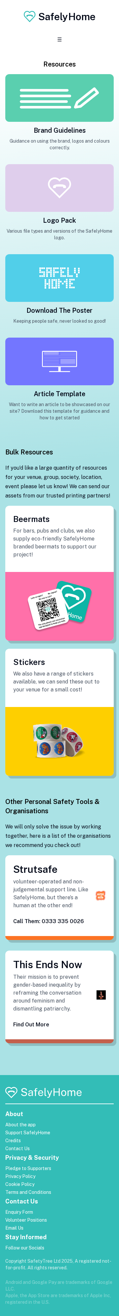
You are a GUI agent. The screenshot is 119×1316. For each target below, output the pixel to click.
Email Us (14, 1228)
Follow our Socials (24, 1247)
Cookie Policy (19, 1184)
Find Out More (31, 1024)
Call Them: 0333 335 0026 (48, 921)
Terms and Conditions (28, 1192)
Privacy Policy (20, 1176)
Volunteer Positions (26, 1220)
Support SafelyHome (27, 1132)
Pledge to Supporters (28, 1168)
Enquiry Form (19, 1212)
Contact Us (17, 1148)
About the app (20, 1124)
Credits (13, 1140)
